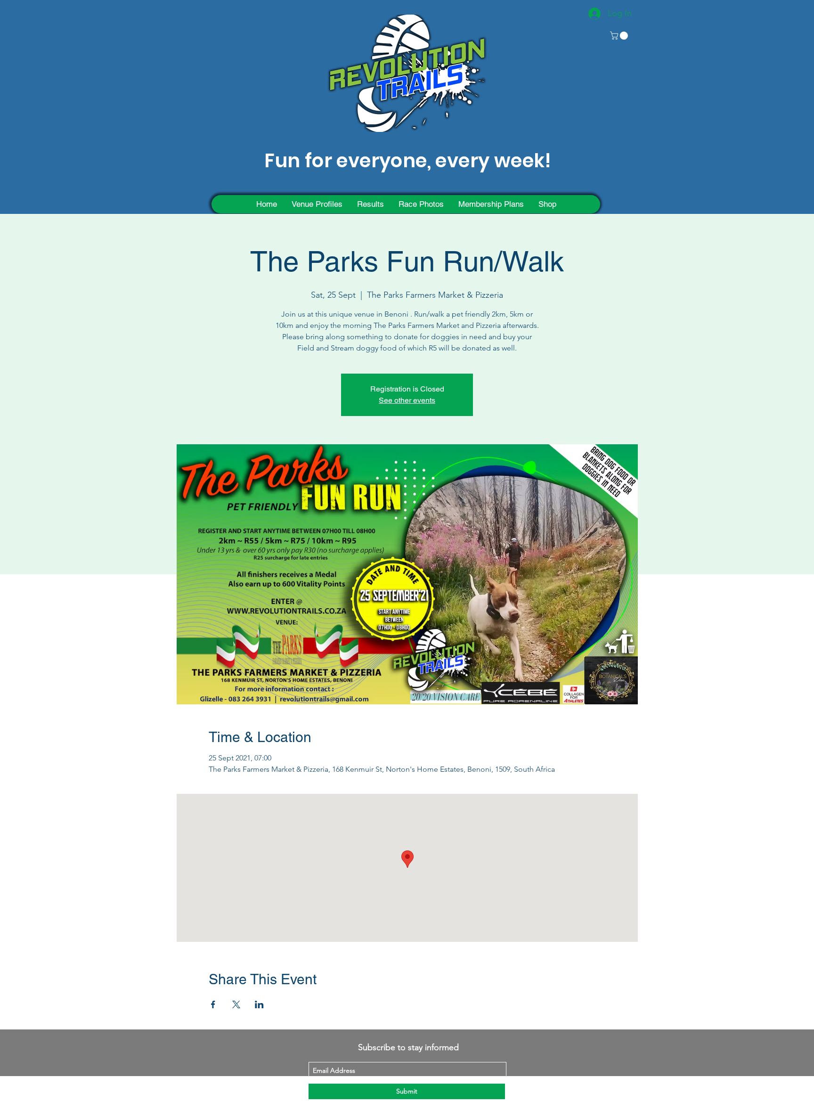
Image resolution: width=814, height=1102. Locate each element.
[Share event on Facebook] (213, 1004)
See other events (407, 400)
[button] (620, 36)
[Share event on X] (236, 1004)
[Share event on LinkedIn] (259, 1004)
